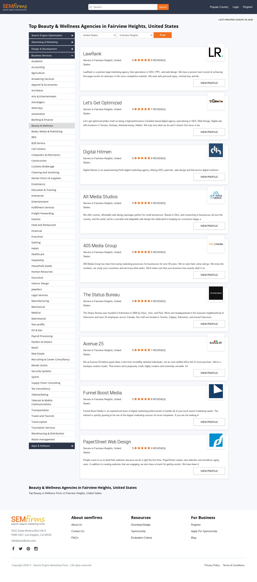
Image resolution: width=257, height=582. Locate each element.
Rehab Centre (39, 365)
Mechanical (38, 307)
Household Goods (41, 266)
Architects (37, 90)
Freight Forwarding (42, 213)
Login (236, 6)
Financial (36, 231)
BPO (33, 137)
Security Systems (41, 371)
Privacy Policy (212, 565)
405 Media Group (100, 245)
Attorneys (37, 108)
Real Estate (37, 353)
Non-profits (38, 324)
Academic (37, 61)
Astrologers (38, 102)
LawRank (92, 53)
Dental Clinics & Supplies (46, 178)
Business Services (41, 55)
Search (163, 7)
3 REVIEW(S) (158, 203)
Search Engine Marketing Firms (50, 565)
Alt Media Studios (100, 196)
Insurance (37, 277)
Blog (193, 537)
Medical (36, 312)
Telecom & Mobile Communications (41, 402)
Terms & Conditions (233, 565)
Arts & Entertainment (43, 96)
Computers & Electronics (45, 155)
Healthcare (37, 254)
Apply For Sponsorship (204, 531)
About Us (76, 524)
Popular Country (219, 6)
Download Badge (141, 524)
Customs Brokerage (42, 166)
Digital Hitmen (97, 151)
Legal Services (39, 295)
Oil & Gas (36, 330)
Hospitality (37, 260)
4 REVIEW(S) (158, 301)
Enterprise (37, 195)
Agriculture (38, 73)
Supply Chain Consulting (45, 382)
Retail (34, 347)
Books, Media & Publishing (46, 131)
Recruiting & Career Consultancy (50, 359)
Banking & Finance (42, 119)
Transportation (40, 410)
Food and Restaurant (43, 225)
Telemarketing (39, 394)
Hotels (35, 248)
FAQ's (74, 537)
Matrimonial (38, 318)
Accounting (38, 67)
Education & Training (43, 190)
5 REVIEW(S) (158, 252)
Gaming (36, 242)
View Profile (209, 83)
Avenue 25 (93, 343)
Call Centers (38, 149)
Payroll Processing (42, 336)
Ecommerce (38, 184)
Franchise (37, 236)
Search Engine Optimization (46, 35)
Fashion (36, 219)
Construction (39, 160)
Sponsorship (138, 531)
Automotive (38, 114)
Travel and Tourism (42, 416)
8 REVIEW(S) (158, 399)
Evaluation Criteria (141, 537)
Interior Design (40, 283)
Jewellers (36, 289)
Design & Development (44, 48)
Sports (35, 377)
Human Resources (42, 271)
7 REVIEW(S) (158, 109)
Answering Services (42, 79)
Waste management (43, 439)
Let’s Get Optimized (102, 102)
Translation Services (43, 427)
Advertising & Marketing (44, 42)
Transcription (39, 422)
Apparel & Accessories (44, 84)
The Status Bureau (101, 294)
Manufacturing (40, 301)
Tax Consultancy (40, 388)
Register (248, 6)
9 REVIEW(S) (158, 60)
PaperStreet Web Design (107, 441)
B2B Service (38, 143)
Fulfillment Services (42, 207)
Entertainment (39, 201)
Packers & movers (41, 342)
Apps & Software (40, 445)
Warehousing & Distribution (47, 433)
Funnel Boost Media (102, 392)
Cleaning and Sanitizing (45, 172)
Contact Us (77, 531)
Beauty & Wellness (42, 125)
